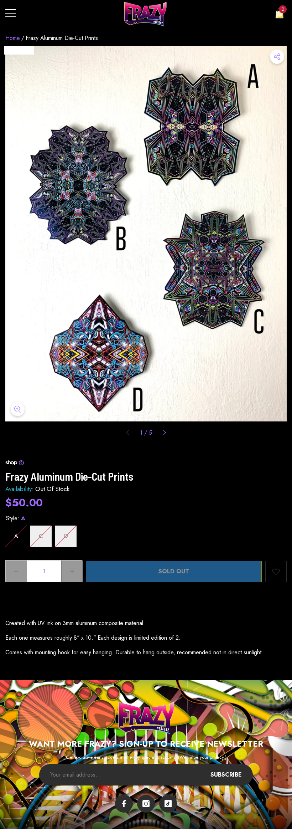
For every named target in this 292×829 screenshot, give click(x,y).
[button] (279, 13)
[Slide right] (164, 433)
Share (277, 57)
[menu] (10, 13)
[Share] (277, 57)
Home (12, 38)
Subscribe (226, 775)
